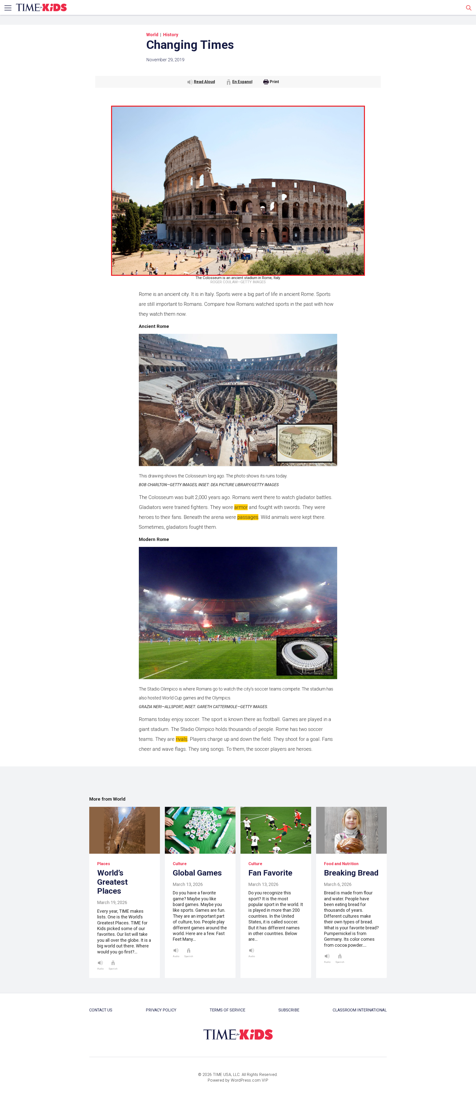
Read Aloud (204, 81)
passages (247, 517)
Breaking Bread (351, 873)
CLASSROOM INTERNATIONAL (360, 1010)
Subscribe (288, 1010)
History (170, 34)
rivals (181, 739)
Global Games (197, 873)
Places (103, 863)
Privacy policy (161, 1010)
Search (469, 7)
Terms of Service (227, 1010)
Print (274, 82)
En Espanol (242, 81)
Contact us (100, 1010)
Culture (180, 863)
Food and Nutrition (341, 863)
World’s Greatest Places (112, 882)
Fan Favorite (270, 873)
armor (241, 507)
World (152, 34)
